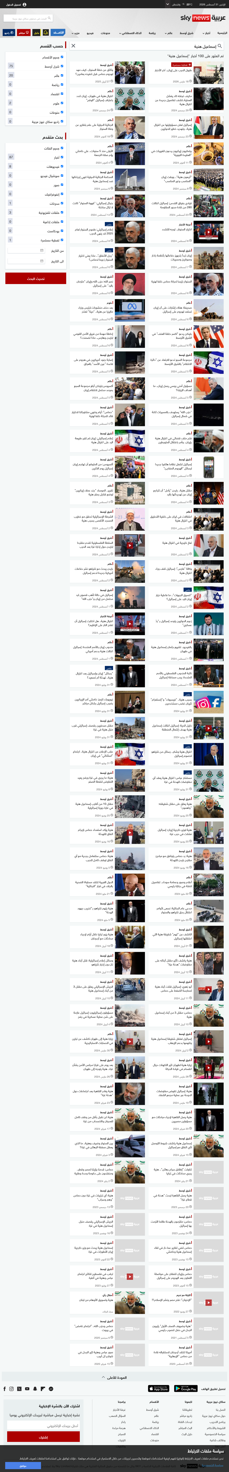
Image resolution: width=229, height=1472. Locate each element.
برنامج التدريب (217, 1421)
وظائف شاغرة (217, 1440)
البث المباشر (185, 1427)
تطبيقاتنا (187, 1409)
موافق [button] (23, 1465)
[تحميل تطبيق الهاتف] (172, 1388)
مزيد (76, 32)
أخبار (207, 32)
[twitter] (19, 1388)
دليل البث (187, 1433)
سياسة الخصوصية (215, 1433)
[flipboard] (43, 1388)
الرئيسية (222, 32)
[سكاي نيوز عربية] (203, 18)
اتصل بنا (220, 1409)
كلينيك (122, 1440)
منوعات (105, 32)
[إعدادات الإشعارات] (46, 32)
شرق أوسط (186, 32)
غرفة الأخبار (119, 1409)
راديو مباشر (186, 1415)
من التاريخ (57, 250)
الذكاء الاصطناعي (132, 32)
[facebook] (5, 1388)
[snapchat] (35, 1388)
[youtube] (27, 1388)
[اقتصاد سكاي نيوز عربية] (58, 32)
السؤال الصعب (117, 1415)
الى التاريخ (57, 260)
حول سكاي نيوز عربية (213, 1415)
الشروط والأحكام (216, 1427)
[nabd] (51, 1388)
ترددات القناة (185, 1421)
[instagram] (11, 1388)
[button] (24, 32)
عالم (169, 32)
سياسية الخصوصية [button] (212, 1464)
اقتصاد (155, 1433)
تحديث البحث (36, 278)
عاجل (36, 32)
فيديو (90, 32)
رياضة (152, 32)
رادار (123, 1421)
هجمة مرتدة (119, 1427)
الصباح (122, 1433)
